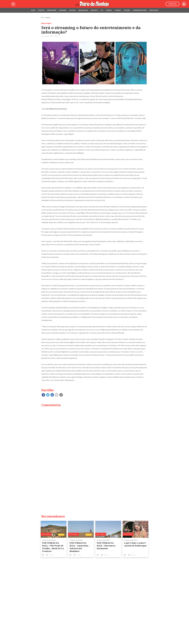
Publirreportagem (139, 10)
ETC (102, 10)
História (127, 10)
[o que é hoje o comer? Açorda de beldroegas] (135, 529)
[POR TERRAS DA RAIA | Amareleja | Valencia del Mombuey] (81, 529)
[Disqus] (94, 433)
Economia (62, 10)
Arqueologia (83, 10)
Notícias (48, 17)
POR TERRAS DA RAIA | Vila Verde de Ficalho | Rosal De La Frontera (53, 547)
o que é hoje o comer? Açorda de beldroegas (135, 544)
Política (41, 10)
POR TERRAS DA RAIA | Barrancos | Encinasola (107, 546)
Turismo (118, 10)
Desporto (94, 10)
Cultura (72, 10)
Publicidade (153, 10)
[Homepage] (94, 4)
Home (42, 17)
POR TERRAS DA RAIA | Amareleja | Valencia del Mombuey (79, 547)
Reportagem (51, 10)
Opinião (109, 10)
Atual (33, 10)
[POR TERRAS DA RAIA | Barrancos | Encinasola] (108, 529)
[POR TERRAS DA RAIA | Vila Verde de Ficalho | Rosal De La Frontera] (53, 529)
